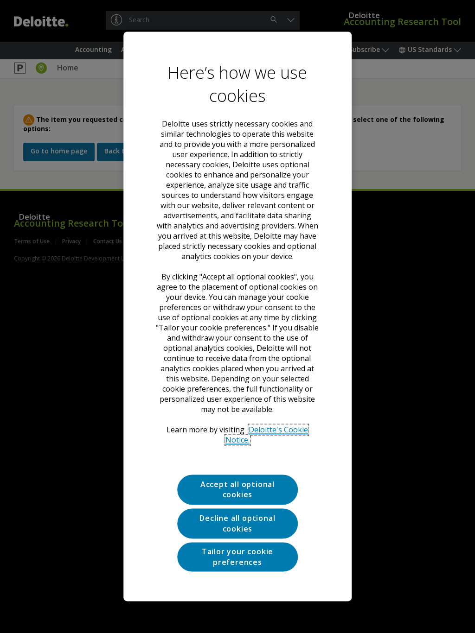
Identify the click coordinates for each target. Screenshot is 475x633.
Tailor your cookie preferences (237, 557)
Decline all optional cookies (237, 523)
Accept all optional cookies (237, 489)
